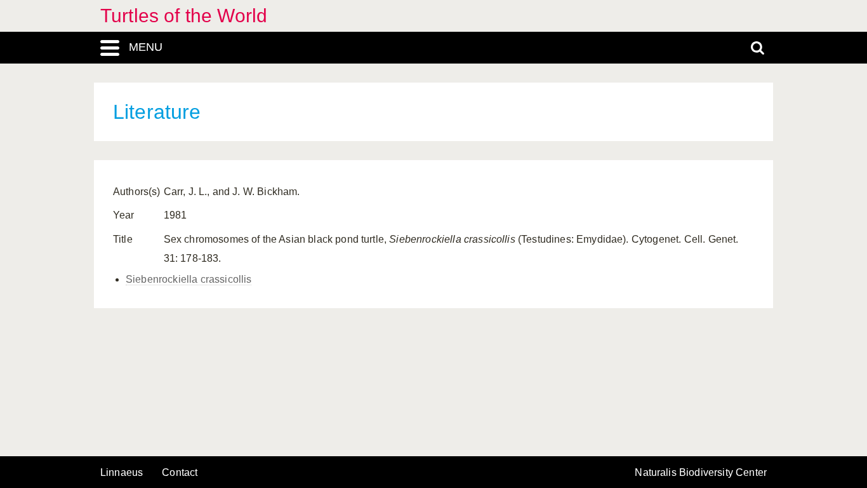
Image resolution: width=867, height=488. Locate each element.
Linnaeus (121, 473)
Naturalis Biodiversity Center (701, 473)
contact (179, 472)
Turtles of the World (183, 15)
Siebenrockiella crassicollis (188, 279)
